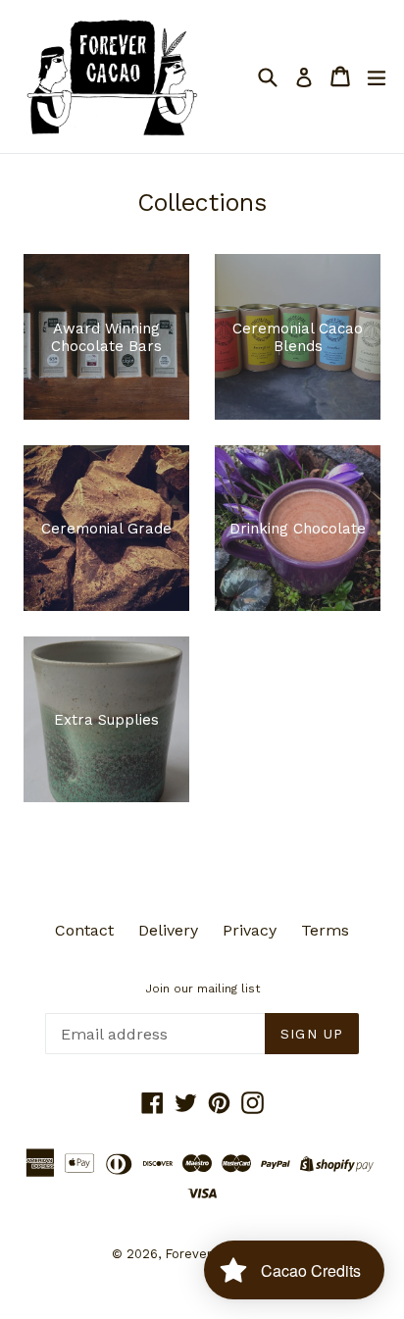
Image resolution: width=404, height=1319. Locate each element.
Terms (325, 930)
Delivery (168, 930)
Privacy (250, 930)
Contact (84, 930)
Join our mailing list (202, 988)
